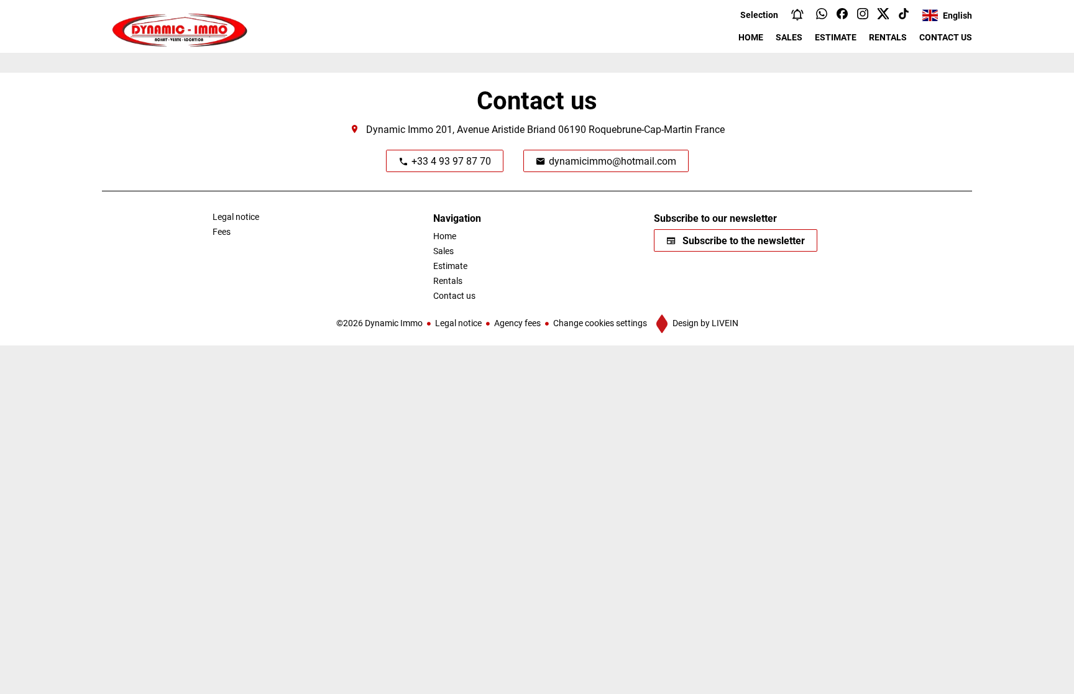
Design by (704, 323)
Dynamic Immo (399, 128)
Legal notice (458, 323)
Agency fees (517, 323)
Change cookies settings (600, 323)
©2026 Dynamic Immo (379, 323)
